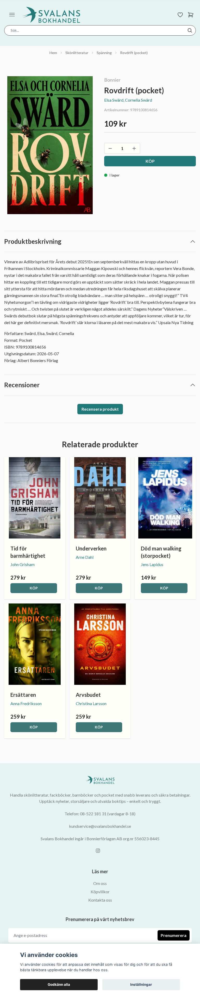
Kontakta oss (100, 899)
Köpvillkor (100, 891)
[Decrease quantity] (110, 148)
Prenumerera (173, 935)
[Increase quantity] (134, 148)
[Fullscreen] (50, 145)
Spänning (104, 52)
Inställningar (141, 984)
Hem (53, 52)
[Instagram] (98, 851)
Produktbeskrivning (32, 241)
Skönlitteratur (76, 52)
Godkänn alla (59, 984)
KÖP (34, 588)
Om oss (100, 883)
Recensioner (22, 385)
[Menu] (12, 15)
